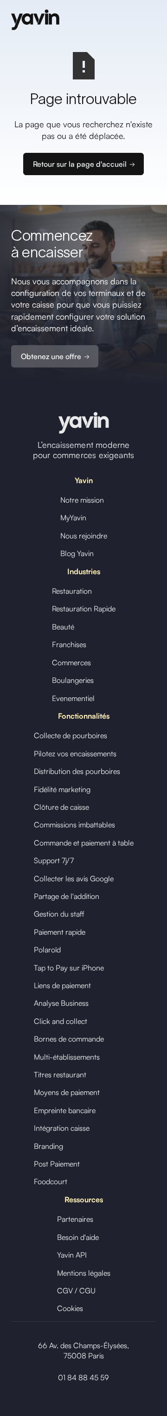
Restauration (72, 591)
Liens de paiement (62, 985)
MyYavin (73, 517)
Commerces (71, 662)
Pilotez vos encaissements (75, 753)
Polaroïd (47, 949)
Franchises (69, 644)
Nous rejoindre (83, 535)
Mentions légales (83, 1273)
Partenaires (75, 1219)
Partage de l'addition (66, 896)
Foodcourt (50, 1181)
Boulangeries (73, 680)
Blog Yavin (77, 553)
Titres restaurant (60, 1074)
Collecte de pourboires (70, 735)
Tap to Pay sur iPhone (69, 967)
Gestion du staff (59, 913)
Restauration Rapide (84, 608)
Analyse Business (61, 1003)
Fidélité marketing (62, 789)
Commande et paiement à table (84, 842)
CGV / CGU (76, 1290)
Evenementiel (73, 698)
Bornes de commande (69, 1038)
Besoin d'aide (78, 1237)
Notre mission (82, 500)
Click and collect (60, 1021)
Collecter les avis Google (74, 878)
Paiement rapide (59, 932)
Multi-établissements (67, 1057)
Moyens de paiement (67, 1092)
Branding (48, 1146)
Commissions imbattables (74, 824)
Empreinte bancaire (65, 1110)
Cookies (70, 1308)
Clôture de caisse (61, 807)
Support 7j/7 (54, 860)
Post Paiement (57, 1163)
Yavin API (72, 1254)
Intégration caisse (62, 1128)
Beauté (63, 626)
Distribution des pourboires (77, 771)
